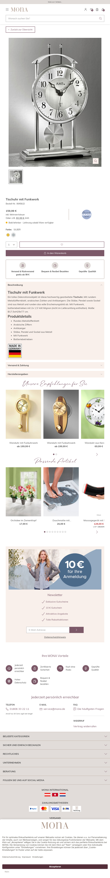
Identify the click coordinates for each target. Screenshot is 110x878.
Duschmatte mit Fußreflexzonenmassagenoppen (61, 520)
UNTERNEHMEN (12, 762)
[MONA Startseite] (19, 9)
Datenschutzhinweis (55, 637)
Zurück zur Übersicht (22, 29)
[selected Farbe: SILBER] (13, 235)
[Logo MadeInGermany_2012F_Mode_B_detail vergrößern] (15, 351)
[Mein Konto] (85, 9)
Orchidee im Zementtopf (23, 520)
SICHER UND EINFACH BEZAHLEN (22, 745)
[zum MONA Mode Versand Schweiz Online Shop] (55, 794)
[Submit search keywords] (100, 18)
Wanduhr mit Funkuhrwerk (23, 442)
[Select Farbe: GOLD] (8, 235)
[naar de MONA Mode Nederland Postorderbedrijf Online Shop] (63, 794)
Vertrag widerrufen (85, 726)
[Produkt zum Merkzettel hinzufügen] (61, 245)
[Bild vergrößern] (96, 161)
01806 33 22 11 (19, 709)
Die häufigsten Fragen (90, 709)
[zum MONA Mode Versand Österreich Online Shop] (47, 794)
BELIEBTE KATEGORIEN (16, 736)
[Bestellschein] (97, 9)
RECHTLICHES (11, 753)
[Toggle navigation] (7, 9)
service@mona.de (54, 709)
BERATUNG (9, 771)
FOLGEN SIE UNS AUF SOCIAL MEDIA (23, 780)
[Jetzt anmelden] (76, 630)
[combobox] (55, 18)
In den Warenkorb (56, 253)
